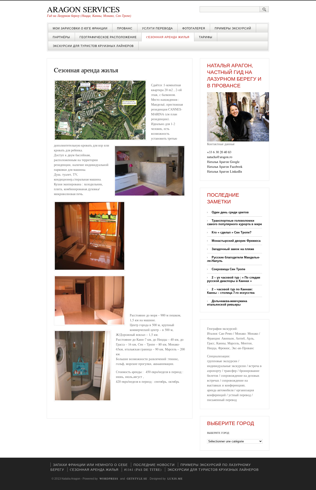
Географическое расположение (108, 37)
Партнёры (61, 37)
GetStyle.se (137, 478)
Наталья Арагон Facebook (224, 166)
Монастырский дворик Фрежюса (236, 240)
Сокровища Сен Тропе (228, 269)
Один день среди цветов (230, 212)
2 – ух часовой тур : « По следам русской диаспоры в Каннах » (233, 279)
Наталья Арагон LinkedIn (224, 171)
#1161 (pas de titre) (143, 469)
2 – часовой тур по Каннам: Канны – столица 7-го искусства (230, 291)
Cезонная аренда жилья (167, 37)
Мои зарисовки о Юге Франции (80, 28)
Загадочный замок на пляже (233, 249)
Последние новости (154, 464)
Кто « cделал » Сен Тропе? (231, 232)
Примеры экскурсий (233, 28)
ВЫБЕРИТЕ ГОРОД (218, 433)
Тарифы (205, 37)
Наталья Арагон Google (223, 161)
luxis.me (175, 478)
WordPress (108, 478)
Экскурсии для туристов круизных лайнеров (93, 46)
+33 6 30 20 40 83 (219, 152)
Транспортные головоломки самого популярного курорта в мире (234, 222)
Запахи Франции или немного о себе (90, 464)
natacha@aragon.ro (219, 157)
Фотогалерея (193, 28)
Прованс (125, 28)
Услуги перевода (157, 28)
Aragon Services (83, 9)
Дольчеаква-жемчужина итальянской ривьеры (227, 302)
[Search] (264, 9)
